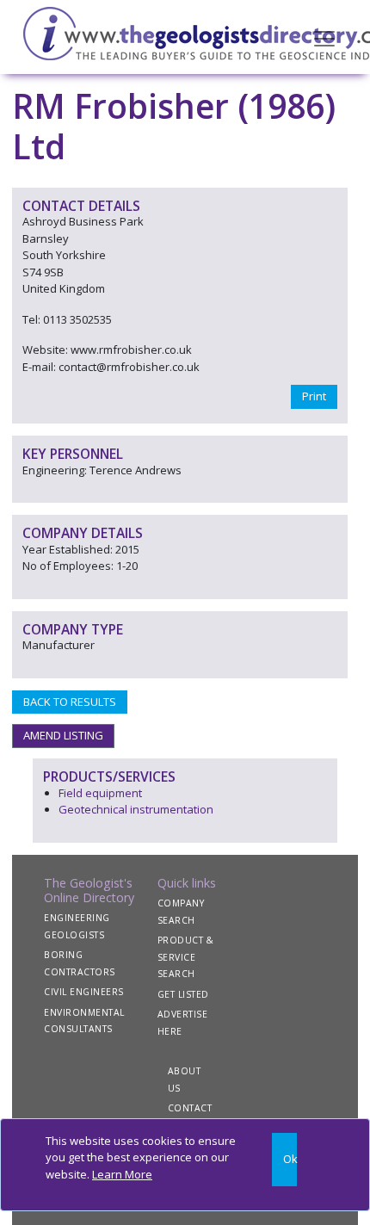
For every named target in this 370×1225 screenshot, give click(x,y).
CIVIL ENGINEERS (84, 992)
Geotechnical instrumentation (136, 809)
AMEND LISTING (63, 735)
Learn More (122, 1174)
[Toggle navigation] (324, 37)
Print (314, 396)
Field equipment (100, 793)
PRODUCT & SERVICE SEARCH (185, 957)
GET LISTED (183, 994)
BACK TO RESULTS (69, 701)
